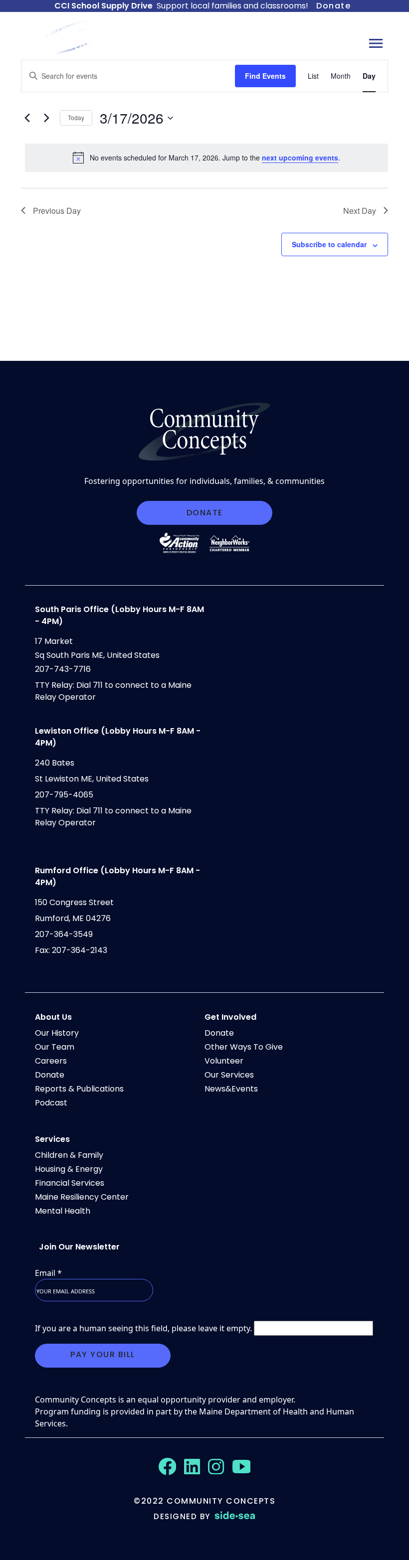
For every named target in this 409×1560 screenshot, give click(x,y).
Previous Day (57, 210)
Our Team (54, 1047)
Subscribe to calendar (329, 244)
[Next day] (46, 118)
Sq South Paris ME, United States (97, 655)
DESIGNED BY (182, 1516)
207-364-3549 (64, 934)
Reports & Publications (79, 1088)
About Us (53, 1017)
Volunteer (223, 1061)
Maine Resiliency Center (82, 1197)
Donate (333, 5)
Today (76, 117)
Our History (57, 1033)
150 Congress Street (74, 902)
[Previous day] (27, 118)
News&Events (231, 1088)
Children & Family (69, 1155)
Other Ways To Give (243, 1047)
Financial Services (69, 1183)
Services (52, 1139)
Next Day (359, 210)
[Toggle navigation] (376, 43)
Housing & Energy (69, 1169)
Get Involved (230, 1017)
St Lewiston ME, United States (92, 778)
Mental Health (62, 1211)
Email (48, 1272)
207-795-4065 (64, 794)
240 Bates (54, 763)
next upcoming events (300, 157)
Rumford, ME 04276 (73, 918)
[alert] (206, 157)
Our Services (229, 1075)
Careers (51, 1061)
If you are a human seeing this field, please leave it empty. (144, 1328)
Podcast (51, 1102)
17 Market (54, 641)
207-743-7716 (63, 669)
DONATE (205, 512)
